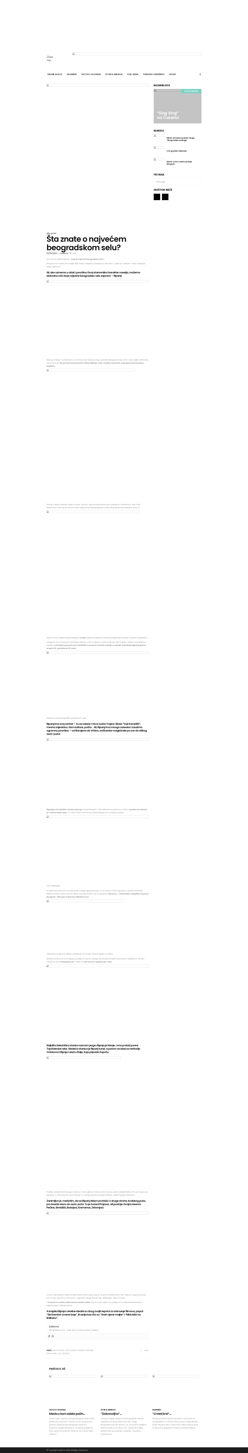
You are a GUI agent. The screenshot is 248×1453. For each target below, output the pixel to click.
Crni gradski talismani (177, 151)
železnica (65, 1353)
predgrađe (89, 1350)
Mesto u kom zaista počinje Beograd (179, 162)
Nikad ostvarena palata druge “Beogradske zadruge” (180, 139)
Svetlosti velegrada (57, 1410)
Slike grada (51, 233)
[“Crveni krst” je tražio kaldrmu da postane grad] (175, 1390)
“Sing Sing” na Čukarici (168, 115)
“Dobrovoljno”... (111, 1414)
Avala (54, 1350)
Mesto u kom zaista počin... (67, 1414)
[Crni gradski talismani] (159, 150)
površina (80, 1350)
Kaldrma (64, 253)
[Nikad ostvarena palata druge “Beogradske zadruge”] (159, 139)
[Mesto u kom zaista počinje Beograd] (159, 162)
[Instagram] (53, 1336)
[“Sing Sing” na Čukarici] (178, 106)
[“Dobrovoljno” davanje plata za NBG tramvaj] (124, 1390)
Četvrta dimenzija (191, 91)
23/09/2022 (52, 253)
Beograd (60, 1350)
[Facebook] (49, 1336)
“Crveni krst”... (161, 1414)
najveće (73, 1350)
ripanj (54, 1353)
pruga (49, 1353)
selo (59, 1353)
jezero (67, 1350)
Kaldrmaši (156, 1410)
